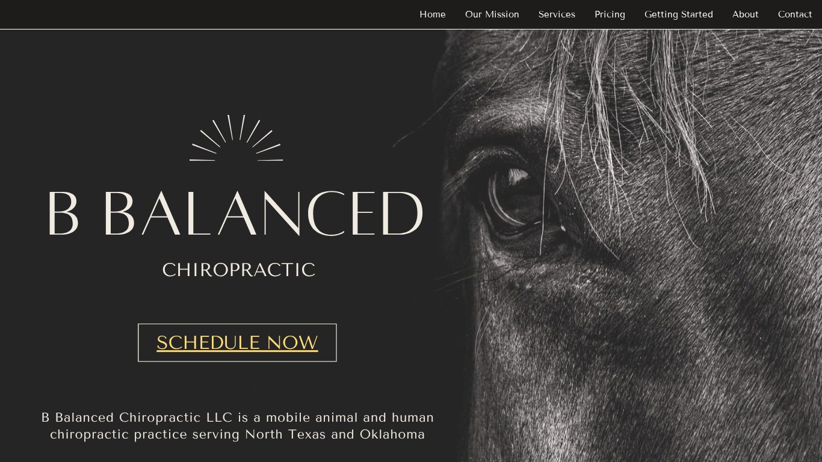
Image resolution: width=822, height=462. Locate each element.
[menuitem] (432, 14)
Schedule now (237, 342)
